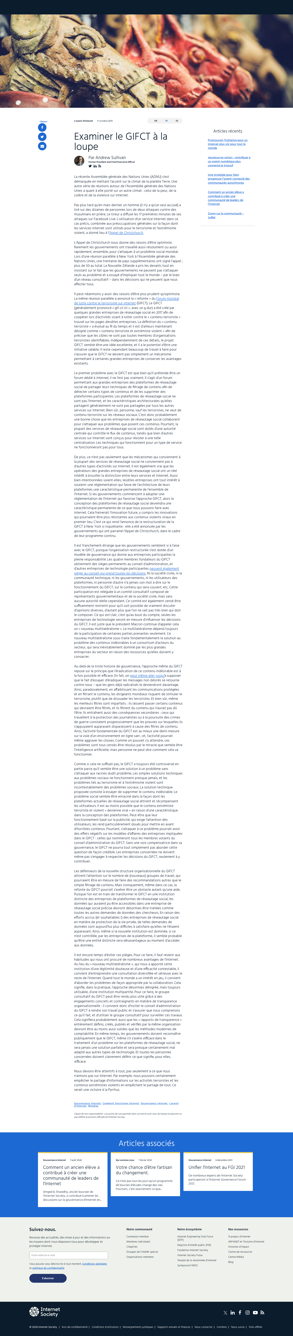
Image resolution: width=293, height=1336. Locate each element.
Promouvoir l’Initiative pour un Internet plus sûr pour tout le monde (228, 144)
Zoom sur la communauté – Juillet (226, 216)
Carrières (222, 1327)
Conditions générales (94, 1264)
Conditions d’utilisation (105, 1327)
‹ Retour (43, 121)
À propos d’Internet (239, 1237)
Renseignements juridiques (138, 1327)
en (155, 121)
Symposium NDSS (187, 1265)
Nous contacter (203, 1327)
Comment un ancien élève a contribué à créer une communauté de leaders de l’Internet (226, 198)
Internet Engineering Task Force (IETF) (195, 1238)
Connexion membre (137, 1237)
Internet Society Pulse (189, 1255)
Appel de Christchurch (126, 233)
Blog (230, 1262)
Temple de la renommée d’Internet (197, 1260)
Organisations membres (140, 1257)
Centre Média (236, 1257)
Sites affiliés (255, 1327)
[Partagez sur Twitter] (42, 137)
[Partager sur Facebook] (42, 127)
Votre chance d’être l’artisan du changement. (144, 1170)
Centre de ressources (240, 1252)
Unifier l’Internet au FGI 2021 (217, 1167)
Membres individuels (138, 1242)
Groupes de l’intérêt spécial (142, 1252)
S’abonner (48, 1278)
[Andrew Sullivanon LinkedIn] (95, 166)
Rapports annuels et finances (174, 1327)
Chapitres (132, 1247)
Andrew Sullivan (110, 157)
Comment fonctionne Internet (121, 1103)
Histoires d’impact (238, 1247)
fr (166, 121)
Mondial (93, 1106)
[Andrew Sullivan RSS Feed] (99, 166)
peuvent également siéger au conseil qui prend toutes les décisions (126, 571)
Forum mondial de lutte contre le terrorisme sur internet (126, 301)
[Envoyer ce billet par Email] (42, 146)
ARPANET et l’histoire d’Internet (246, 1242)
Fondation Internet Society (192, 1250)
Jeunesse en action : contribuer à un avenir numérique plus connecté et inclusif (229, 162)
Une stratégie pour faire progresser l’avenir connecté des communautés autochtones (229, 179)
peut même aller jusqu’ (147, 676)
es (177, 121)
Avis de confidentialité (74, 1327)
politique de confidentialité (48, 1268)
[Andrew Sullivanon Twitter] (90, 166)
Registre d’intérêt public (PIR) (194, 1245)
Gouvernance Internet (87, 1103)
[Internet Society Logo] (44, 1312)
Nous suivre (238, 1327)
